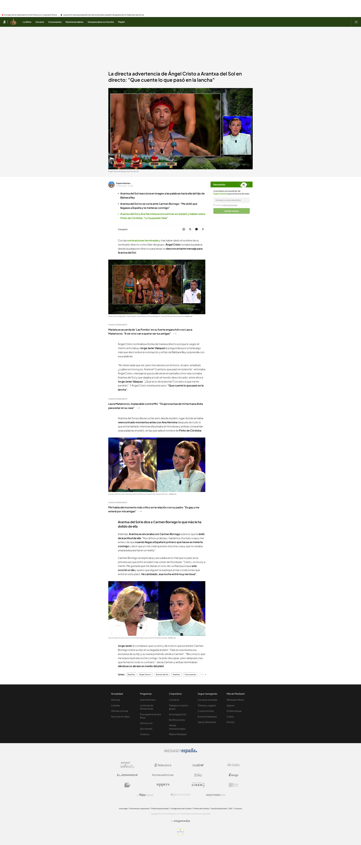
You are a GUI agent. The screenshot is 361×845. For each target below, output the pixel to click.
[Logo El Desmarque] (127, 775)
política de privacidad (230, 205)
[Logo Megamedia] (182, 821)
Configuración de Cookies (180, 808)
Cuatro (230, 716)
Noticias (115, 699)
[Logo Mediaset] (180, 752)
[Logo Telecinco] (162, 765)
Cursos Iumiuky (206, 710)
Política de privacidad (160, 808)
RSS (230, 808)
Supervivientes (123, 183)
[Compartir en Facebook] (202, 229)
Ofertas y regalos (207, 705)
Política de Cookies (201, 808)
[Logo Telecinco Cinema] (198, 785)
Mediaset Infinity (235, 699)
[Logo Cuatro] (198, 765)
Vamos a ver (146, 723)
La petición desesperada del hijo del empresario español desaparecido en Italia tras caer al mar (103, 15)
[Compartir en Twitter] (190, 229)
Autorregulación (177, 714)
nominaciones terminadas (143, 240)
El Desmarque (234, 710)
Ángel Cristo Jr (145, 674)
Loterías (115, 705)
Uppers (231, 705)
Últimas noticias (119, 710)
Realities (131, 674)
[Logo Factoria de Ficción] (163, 775)
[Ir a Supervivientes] (13, 21)
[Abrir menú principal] (356, 21)
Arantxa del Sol (162, 674)
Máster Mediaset (178, 734)
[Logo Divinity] (233, 765)
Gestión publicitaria (219, 808)
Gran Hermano (148, 699)
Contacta (174, 699)
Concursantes (190, 674)
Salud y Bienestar (207, 722)
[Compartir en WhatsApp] (183, 229)
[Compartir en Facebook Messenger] (196, 229)
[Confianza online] (180, 834)
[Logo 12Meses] (233, 785)
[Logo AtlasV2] (145, 795)
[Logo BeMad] (127, 784)
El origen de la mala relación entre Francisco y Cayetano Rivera (30, 15)
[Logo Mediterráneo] (216, 795)
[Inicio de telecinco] (4, 21)
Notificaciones (177, 719)
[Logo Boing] (198, 775)
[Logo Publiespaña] (180, 794)
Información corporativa (139, 808)
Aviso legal (123, 808)
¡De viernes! (146, 728)
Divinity (231, 722)
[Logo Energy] (234, 775)
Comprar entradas (207, 699)
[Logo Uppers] (163, 784)
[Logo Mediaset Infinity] (127, 765)
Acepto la (226, 205)
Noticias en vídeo (120, 716)
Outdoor (144, 734)
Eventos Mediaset (207, 716)
